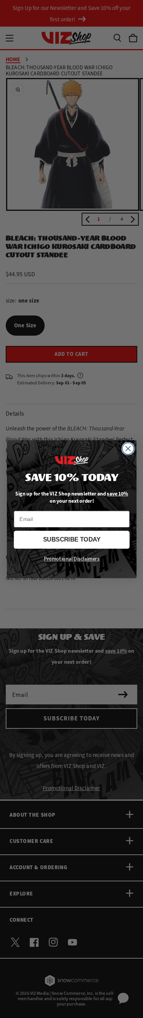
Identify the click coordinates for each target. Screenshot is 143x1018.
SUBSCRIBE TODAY (71, 539)
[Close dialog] (128, 448)
